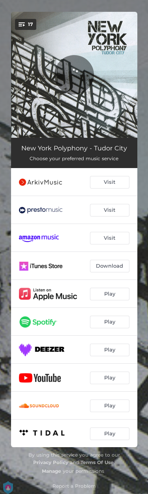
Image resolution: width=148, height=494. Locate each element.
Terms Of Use (97, 462)
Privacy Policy (50, 462)
